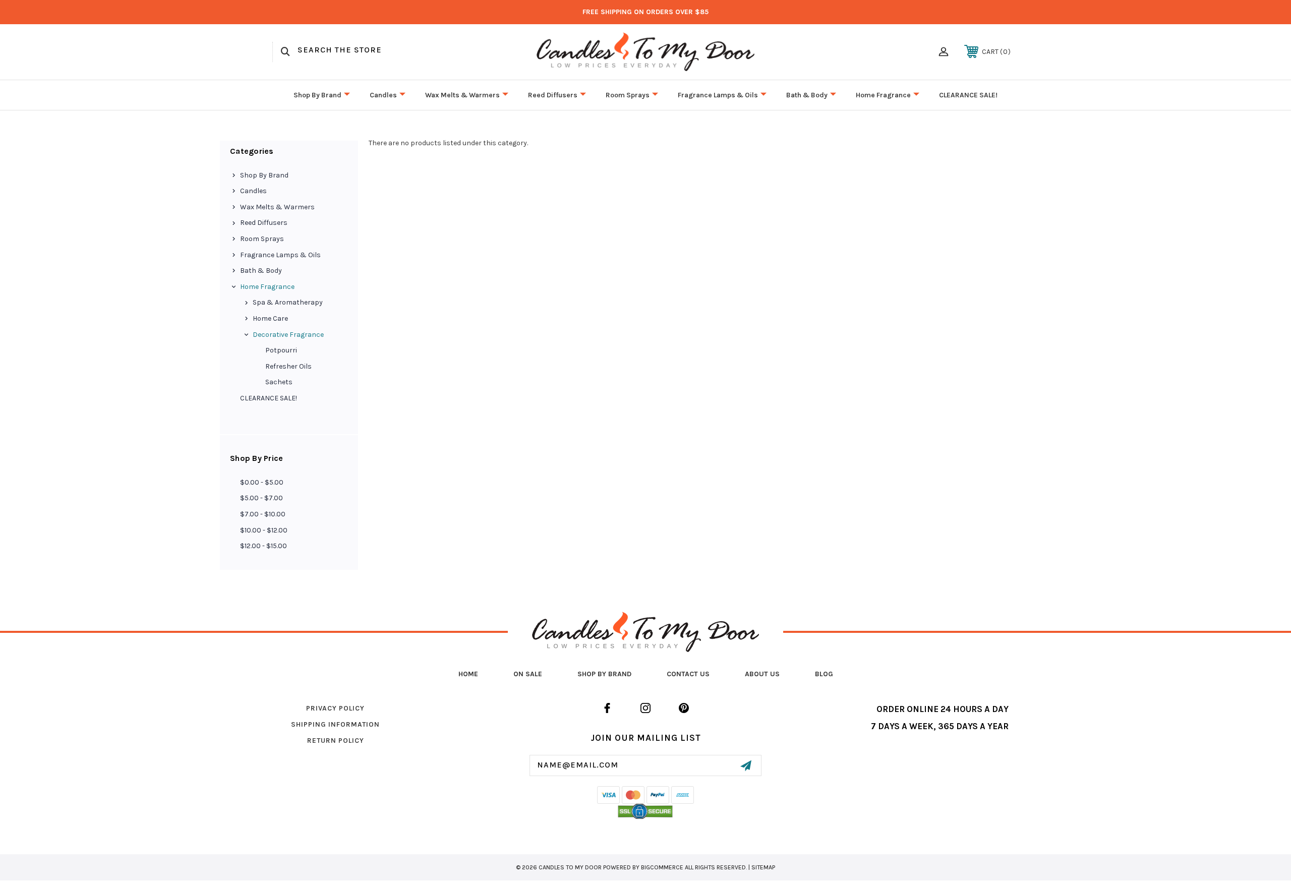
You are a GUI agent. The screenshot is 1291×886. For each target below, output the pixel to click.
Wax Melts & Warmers (462, 95)
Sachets (278, 382)
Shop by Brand (317, 95)
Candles (383, 95)
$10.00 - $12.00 (263, 530)
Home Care (270, 318)
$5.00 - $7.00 (261, 498)
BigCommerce (662, 867)
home (468, 674)
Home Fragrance (883, 95)
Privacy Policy (335, 708)
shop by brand (604, 674)
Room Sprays (628, 95)
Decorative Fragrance (288, 334)
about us (762, 674)
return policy (335, 740)
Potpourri (281, 350)
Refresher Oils (288, 366)
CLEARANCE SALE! (968, 95)
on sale (527, 674)
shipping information (335, 724)
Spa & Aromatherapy (288, 302)
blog (824, 674)
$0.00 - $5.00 (261, 482)
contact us (688, 674)
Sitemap (763, 867)
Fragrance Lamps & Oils (718, 95)
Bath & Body (807, 95)
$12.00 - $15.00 (263, 546)
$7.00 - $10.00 (262, 514)
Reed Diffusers (552, 95)
